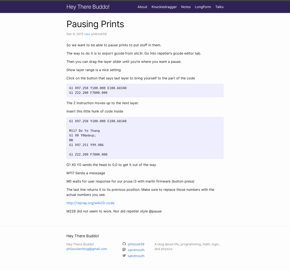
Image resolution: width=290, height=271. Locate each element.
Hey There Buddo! (87, 6)
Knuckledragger (164, 7)
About (142, 7)
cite (86, 34)
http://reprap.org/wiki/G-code (90, 203)
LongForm (203, 7)
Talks (219, 7)
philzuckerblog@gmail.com (86, 249)
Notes (186, 7)
